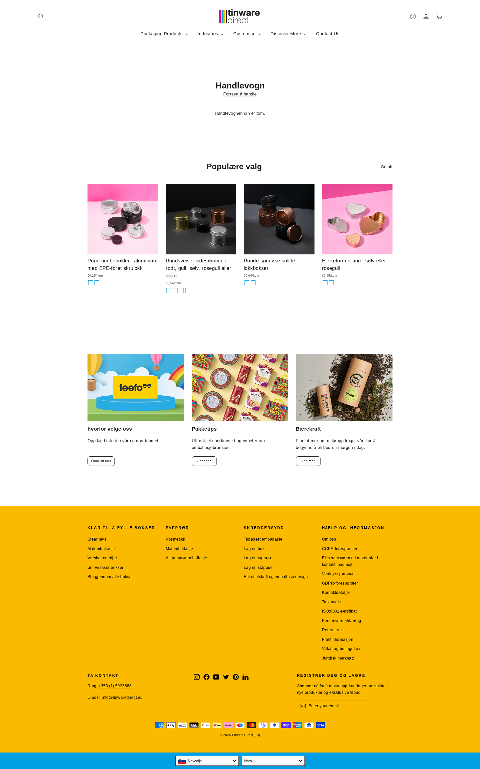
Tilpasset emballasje (263, 539)
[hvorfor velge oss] (136, 387)
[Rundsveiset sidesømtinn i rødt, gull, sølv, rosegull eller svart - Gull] (169, 290)
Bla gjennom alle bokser (110, 577)
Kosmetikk (175, 539)
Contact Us (327, 33)
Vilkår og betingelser (341, 649)
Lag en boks (255, 549)
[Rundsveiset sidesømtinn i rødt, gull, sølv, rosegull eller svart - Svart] (188, 290)
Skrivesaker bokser (106, 567)
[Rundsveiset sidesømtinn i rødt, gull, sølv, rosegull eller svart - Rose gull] (175, 290)
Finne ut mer (101, 461)
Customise (245, 33)
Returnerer (332, 630)
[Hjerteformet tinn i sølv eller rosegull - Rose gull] (331, 283)
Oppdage (204, 461)
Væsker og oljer (102, 558)
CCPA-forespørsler (340, 549)
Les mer (308, 461)
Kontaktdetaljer (336, 592)
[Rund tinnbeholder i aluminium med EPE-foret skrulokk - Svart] (97, 283)
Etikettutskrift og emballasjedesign (276, 577)
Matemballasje (101, 549)
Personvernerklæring (341, 621)
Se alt (386, 166)
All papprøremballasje (186, 558)
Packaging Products (162, 33)
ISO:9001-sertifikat (339, 611)
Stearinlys (97, 539)
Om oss (329, 539)
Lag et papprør (257, 558)
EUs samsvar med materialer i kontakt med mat (350, 561)
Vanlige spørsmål (338, 574)
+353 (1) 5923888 (115, 686)
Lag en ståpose (258, 567)
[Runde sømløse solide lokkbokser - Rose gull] (247, 283)
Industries (209, 33)
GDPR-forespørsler (340, 583)
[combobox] (207, 761)
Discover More (286, 33)
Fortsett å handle (239, 94)
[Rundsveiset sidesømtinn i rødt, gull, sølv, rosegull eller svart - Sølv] (181, 290)
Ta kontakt (331, 602)
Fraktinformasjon (338, 639)
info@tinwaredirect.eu (122, 697)
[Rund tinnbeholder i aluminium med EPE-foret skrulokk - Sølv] (90, 283)
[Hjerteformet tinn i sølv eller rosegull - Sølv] (325, 283)
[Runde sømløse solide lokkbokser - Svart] (253, 283)
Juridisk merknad (338, 658)
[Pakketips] (240, 387)
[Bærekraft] (344, 387)
